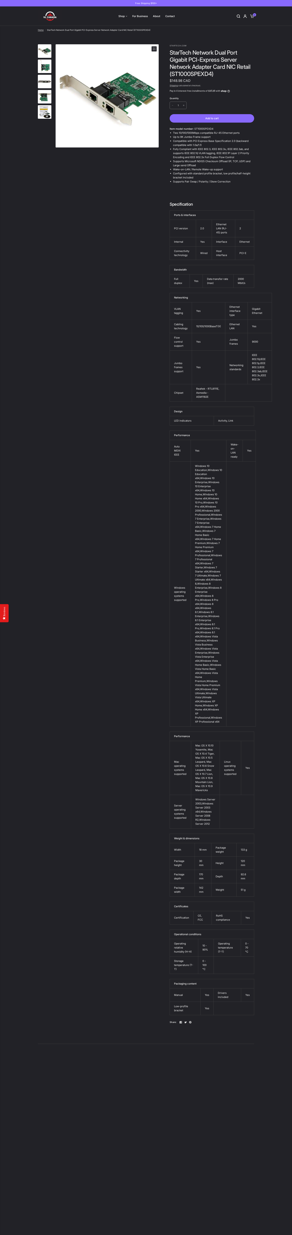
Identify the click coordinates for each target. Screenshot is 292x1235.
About (156, 16)
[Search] (238, 16)
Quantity (174, 98)
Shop (121, 16)
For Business (140, 16)
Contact (170, 16)
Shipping (174, 85)
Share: (173, 1022)
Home (41, 30)
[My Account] (245, 16)
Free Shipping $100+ (146, 3)
